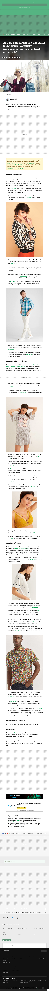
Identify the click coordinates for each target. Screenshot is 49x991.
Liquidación (19, 34)
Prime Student (14, 733)
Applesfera (5, 960)
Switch (4, 937)
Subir (43, 950)
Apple (19, 934)
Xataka (4, 956)
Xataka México (5, 980)
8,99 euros (23, 269)
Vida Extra (14, 958)
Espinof (21, 958)
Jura (19, 937)
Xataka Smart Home (6, 962)
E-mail (19, 57)
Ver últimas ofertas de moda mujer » (15, 168)
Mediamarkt (29, 34)
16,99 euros (33, 486)
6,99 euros (32, 559)
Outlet (24, 34)
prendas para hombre (20, 548)
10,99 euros (11, 465)
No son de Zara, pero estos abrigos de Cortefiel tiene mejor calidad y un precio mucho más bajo (27, 908)
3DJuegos (13, 956)
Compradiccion (5, 972)
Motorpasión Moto (41, 958)
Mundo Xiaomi (5, 964)
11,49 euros (13, 469)
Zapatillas (13, 34)
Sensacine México (23, 980)
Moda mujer (18, 833)
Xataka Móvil (5, 958)
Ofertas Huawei (29, 912)
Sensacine (22, 956)
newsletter (19, 824)
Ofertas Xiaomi (14, 912)
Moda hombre (21, 930)
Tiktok (18, 917)
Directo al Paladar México (32, 981)
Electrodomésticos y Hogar (8, 928)
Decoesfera (5, 970)
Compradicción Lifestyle (16, 164)
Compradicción (30, 163)
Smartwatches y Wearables (38, 928)
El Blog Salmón (14, 968)
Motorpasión (40, 956)
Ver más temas (6, 940)
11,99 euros (13, 386)
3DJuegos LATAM (15, 980)
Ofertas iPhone (37, 912)
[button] (13, 99)
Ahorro (34, 937)
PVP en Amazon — (21, 807)
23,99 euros (13, 263)
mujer (28, 548)
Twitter (15, 57)
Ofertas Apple (22, 912)
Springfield (31, 833)
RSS (15, 917)
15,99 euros (17, 630)
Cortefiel (37, 833)
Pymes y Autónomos (15, 970)
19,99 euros (23, 276)
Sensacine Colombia (24, 982)
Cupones (39, 34)
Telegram (9, 163)
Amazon (44, 34)
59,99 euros (11, 349)
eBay (34, 934)
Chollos (34, 34)
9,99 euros (28, 197)
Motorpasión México (42, 980)
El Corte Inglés (6, 34)
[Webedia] (6, 950)
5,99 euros (11, 538)
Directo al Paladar (32, 956)
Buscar (44, 946)
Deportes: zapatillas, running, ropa (8, 931)
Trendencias (24, 833)
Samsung (4, 934)
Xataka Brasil (5, 982)
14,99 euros (35, 607)
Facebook (12, 57)
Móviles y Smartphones (22, 928)
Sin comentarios (7, 57)
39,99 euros (13, 188)
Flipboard (17, 57)
